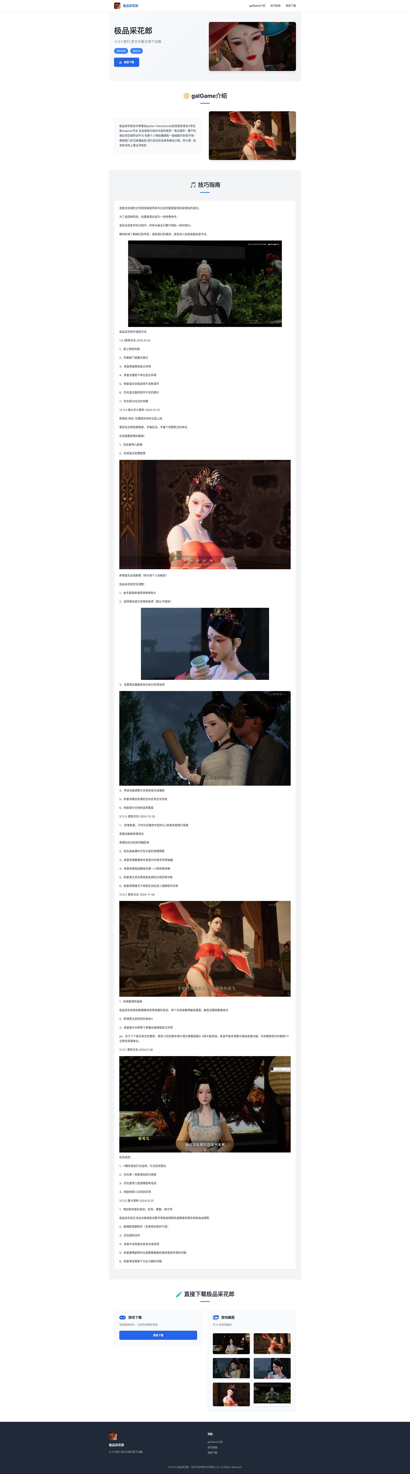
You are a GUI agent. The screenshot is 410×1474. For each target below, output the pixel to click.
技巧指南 (275, 5)
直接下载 (291, 5)
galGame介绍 (257, 5)
